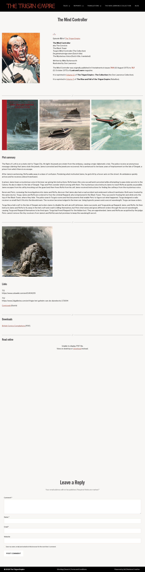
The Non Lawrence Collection (118, 6)
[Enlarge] (35, 102)
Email (6, 527)
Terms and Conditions (79, 569)
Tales (65, 6)
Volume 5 (70, 79)
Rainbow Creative (133, 569)
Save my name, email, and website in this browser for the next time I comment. (31, 547)
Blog (137, 6)
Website (7, 537)
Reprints (77, 6)
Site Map (60, 569)
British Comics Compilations (13, 326)
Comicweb (6, 306)
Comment (8, 498)
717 (133, 68)
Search (67, 569)
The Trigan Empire (72, 38)
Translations (93, 6)
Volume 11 (70, 75)
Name (6, 517)
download (77, 349)
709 (112, 68)
